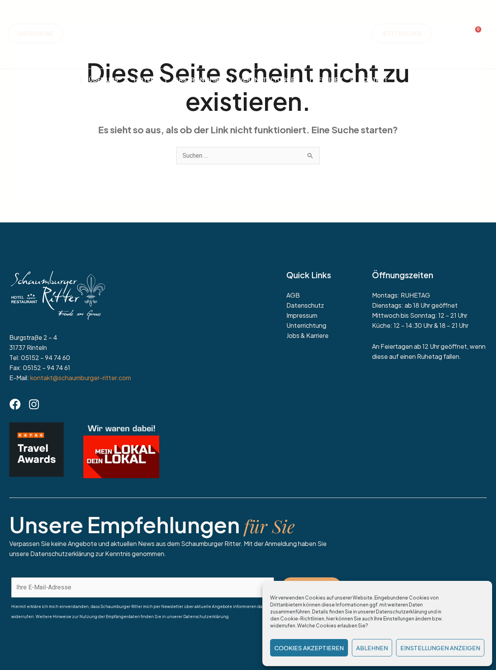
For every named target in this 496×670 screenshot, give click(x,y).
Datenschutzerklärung (401, 612)
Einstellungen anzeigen (440, 647)
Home (64, 79)
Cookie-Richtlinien (302, 619)
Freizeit (330, 79)
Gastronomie (197, 79)
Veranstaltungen (269, 79)
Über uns (103, 79)
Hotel (144, 79)
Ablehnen (372, 647)
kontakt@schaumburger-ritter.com (80, 378)
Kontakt (373, 79)
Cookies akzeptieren (309, 647)
